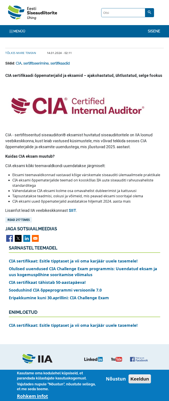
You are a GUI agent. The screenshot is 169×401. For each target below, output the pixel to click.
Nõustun (116, 379)
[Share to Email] (35, 238)
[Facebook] (139, 359)
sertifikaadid (60, 63)
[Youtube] (116, 359)
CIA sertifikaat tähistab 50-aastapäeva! (47, 282)
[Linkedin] (93, 359)
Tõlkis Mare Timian (20, 53)
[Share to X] (18, 238)
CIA (19, 63)
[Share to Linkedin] (26, 238)
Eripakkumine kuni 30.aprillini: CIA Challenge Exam (59, 297)
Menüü (19, 31)
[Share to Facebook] (9, 238)
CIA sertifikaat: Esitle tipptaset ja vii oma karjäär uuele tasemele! (73, 261)
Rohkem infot (32, 396)
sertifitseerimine (36, 63)
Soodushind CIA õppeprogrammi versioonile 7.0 (55, 290)
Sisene (154, 31)
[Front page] (39, 358)
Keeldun (139, 378)
